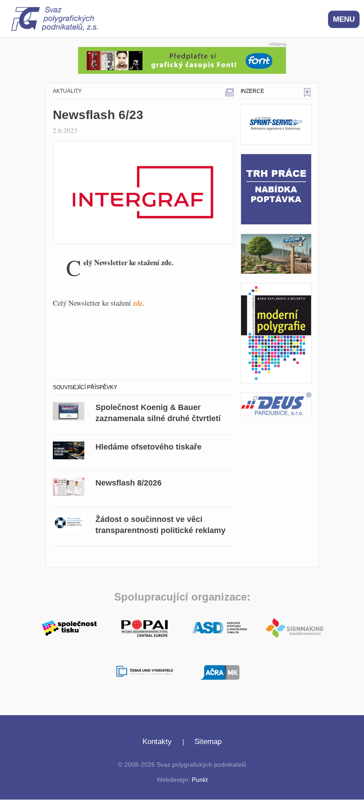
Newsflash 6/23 (98, 115)
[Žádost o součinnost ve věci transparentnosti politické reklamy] (69, 521)
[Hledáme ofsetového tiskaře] (69, 449)
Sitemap (208, 741)
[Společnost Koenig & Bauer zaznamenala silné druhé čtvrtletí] (69, 409)
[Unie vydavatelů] (144, 672)
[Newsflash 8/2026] (69, 485)
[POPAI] (144, 627)
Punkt (200, 779)
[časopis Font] (182, 59)
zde (137, 303)
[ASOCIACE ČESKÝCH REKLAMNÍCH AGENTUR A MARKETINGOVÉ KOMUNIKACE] (219, 671)
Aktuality (67, 91)
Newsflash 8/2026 (128, 482)
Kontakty (157, 741)
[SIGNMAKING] (294, 628)
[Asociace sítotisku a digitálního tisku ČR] (219, 628)
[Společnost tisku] (69, 627)
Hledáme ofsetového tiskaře (148, 446)
